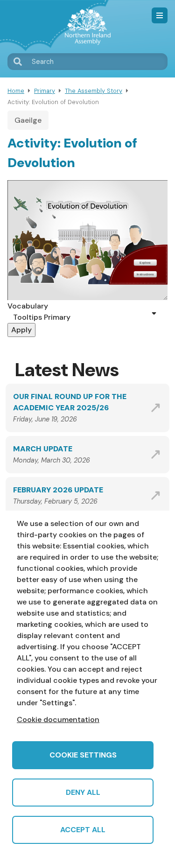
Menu (160, 15)
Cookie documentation (58, 719)
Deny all (83, 792)
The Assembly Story (93, 91)
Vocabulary (27, 306)
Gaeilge (28, 120)
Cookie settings (83, 755)
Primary (44, 91)
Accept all (82, 830)
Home (15, 91)
